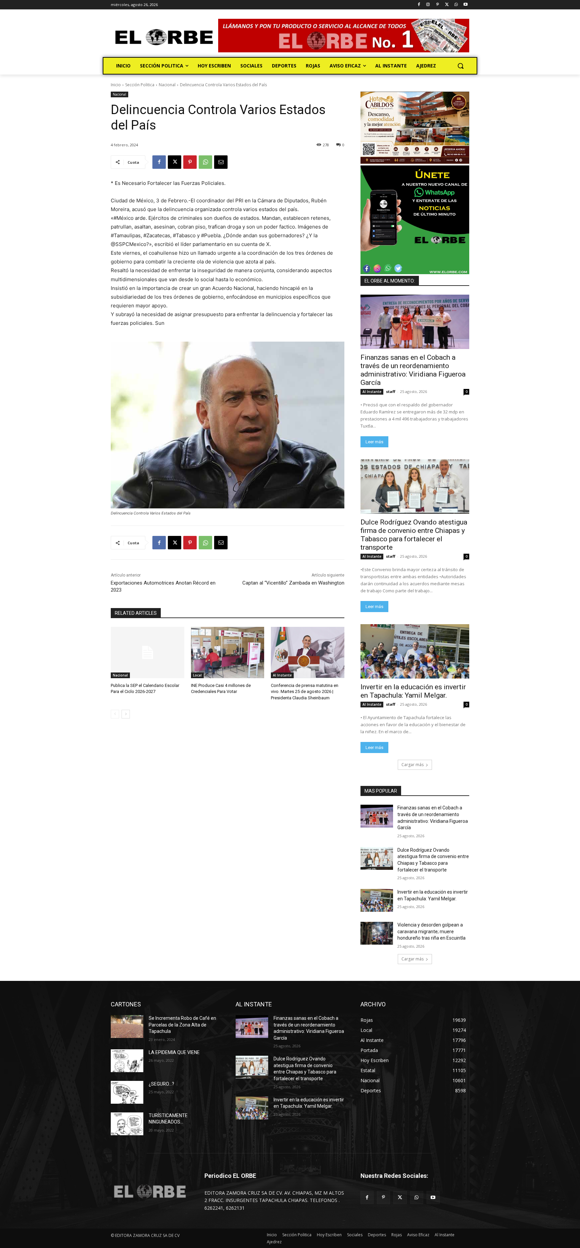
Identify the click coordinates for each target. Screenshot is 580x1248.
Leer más (374, 441)
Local (197, 675)
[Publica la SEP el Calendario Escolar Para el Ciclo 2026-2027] (147, 652)
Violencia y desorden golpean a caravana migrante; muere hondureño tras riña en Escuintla (431, 931)
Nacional (167, 85)
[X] (447, 5)
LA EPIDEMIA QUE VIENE (174, 1052)
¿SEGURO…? (161, 1084)
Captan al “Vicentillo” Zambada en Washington (293, 583)
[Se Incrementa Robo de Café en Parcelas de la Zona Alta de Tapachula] (127, 1026)
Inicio (116, 85)
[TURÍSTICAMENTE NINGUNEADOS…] (127, 1123)
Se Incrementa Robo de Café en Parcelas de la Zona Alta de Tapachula (182, 1024)
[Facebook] (419, 5)
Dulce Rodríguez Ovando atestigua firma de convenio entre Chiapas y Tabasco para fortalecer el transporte (413, 534)
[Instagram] (428, 5)
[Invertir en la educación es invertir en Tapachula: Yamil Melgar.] (414, 651)
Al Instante (282, 675)
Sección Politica (139, 85)
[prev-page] (115, 714)
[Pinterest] (437, 5)
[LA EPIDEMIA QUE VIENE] (127, 1060)
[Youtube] (465, 5)
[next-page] (126, 714)
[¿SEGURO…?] (127, 1092)
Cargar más (412, 764)
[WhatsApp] (456, 5)
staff (390, 391)
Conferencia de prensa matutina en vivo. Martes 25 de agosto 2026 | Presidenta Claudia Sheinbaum (304, 691)
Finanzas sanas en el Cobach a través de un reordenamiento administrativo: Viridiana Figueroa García (413, 370)
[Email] (221, 162)
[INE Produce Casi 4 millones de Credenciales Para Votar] (227, 652)
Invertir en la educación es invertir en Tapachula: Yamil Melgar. (413, 691)
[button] (460, 66)
